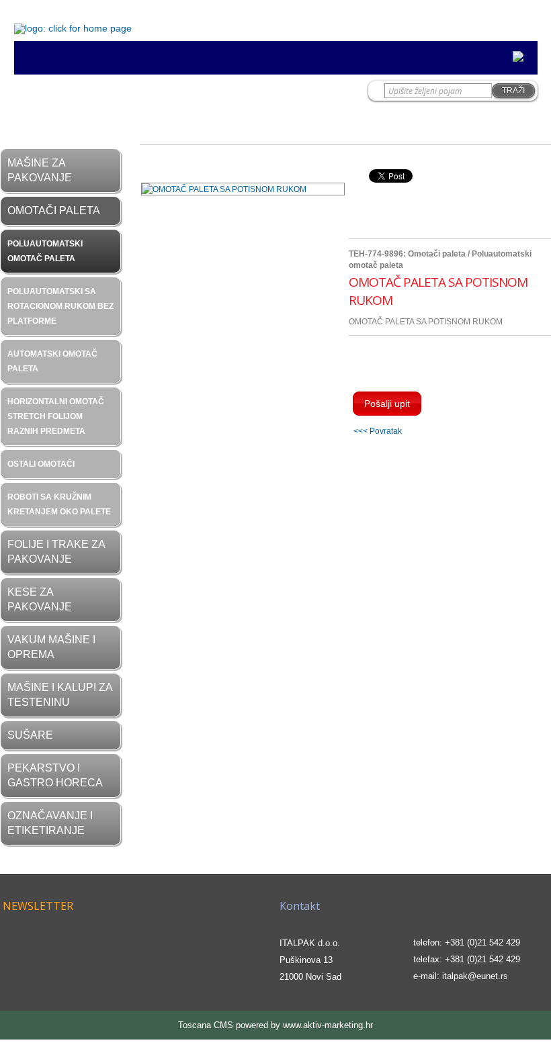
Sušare (30, 735)
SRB (501, 17)
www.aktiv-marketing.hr (328, 1025)
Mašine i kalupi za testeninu (59, 695)
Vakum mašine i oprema (51, 647)
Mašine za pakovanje (39, 170)
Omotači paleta (53, 210)
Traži (513, 90)
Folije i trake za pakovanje (56, 552)
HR (473, 17)
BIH (529, 17)
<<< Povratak (377, 430)
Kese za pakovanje (39, 599)
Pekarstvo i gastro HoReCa (55, 775)
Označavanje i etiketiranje (50, 823)
